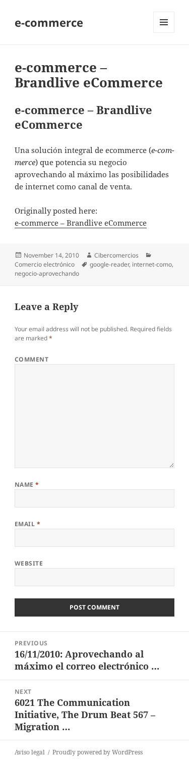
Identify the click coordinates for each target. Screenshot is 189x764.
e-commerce (49, 22)
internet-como (152, 264)
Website (29, 563)
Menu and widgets (164, 32)
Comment (31, 359)
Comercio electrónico (45, 264)
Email (27, 524)
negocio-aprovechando (47, 273)
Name (27, 484)
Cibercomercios (116, 255)
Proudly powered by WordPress (97, 752)
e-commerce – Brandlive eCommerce (81, 223)
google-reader (109, 264)
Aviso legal (30, 752)
